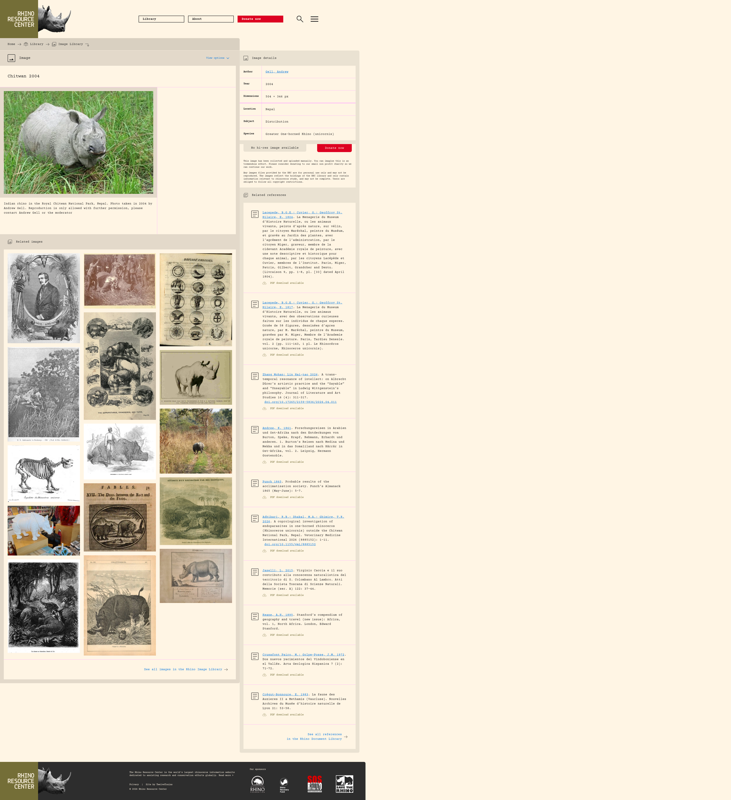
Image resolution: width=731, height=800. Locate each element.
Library (36, 44)
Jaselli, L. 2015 (278, 570)
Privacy (134, 784)
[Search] (300, 19)
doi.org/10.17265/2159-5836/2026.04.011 (300, 402)
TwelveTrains (164, 784)
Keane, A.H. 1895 (278, 615)
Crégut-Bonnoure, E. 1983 (285, 694)
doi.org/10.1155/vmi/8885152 (290, 544)
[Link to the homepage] (38, 19)
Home (11, 44)
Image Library (70, 44)
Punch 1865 (272, 481)
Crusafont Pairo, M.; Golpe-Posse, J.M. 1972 (303, 655)
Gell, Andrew (277, 72)
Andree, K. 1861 (277, 428)
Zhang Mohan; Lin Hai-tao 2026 (290, 374)
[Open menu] (314, 19)
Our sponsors (258, 769)
